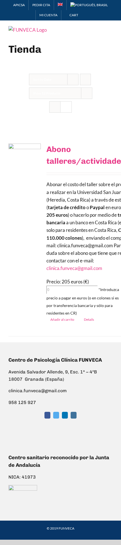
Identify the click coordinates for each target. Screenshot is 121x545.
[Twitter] (56, 415)
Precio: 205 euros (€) (67, 282)
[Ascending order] (85, 79)
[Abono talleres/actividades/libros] (24, 158)
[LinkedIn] (65, 415)
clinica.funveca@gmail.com (74, 268)
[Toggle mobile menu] (110, 29)
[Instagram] (74, 415)
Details (89, 319)
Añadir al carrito (62, 319)
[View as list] (65, 106)
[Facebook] (47, 415)
